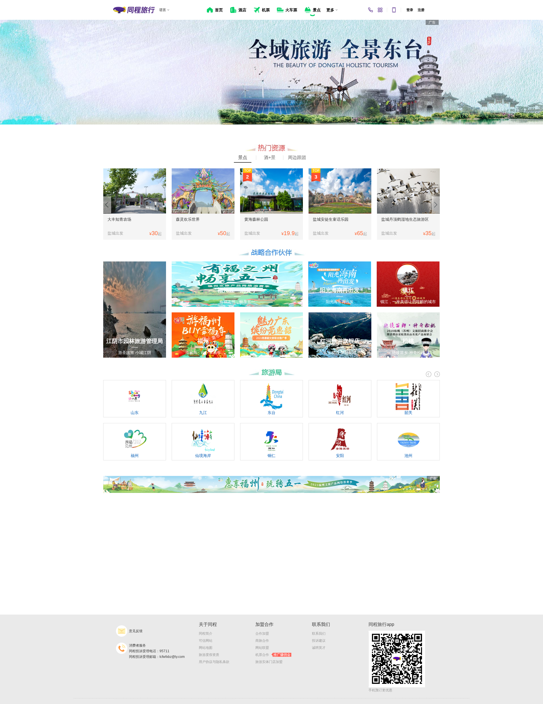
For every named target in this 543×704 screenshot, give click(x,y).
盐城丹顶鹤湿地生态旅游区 (405, 219)
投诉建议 (319, 641)
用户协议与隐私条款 (214, 662)
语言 (162, 10)
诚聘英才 (319, 648)
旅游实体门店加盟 (269, 662)
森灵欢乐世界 (188, 219)
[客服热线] (370, 10)
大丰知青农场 (119, 219)
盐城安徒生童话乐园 (330, 219)
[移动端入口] (394, 10)
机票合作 (272, 655)
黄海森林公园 (256, 219)
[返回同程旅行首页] (134, 10)
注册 (421, 10)
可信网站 (205, 641)
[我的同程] (380, 10)
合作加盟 (262, 634)
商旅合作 (262, 641)
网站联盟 (262, 648)
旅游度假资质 (209, 655)
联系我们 (319, 634)
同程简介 (205, 634)
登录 (409, 10)
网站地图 (205, 648)
